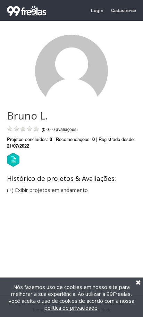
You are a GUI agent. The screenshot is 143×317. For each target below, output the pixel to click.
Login (97, 10)
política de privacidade (71, 307)
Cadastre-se (123, 10)
